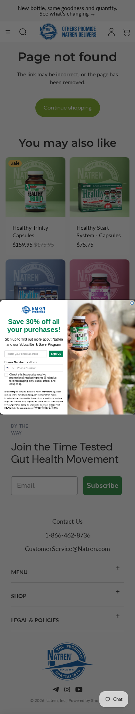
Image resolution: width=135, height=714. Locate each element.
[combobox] (10, 368)
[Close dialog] (132, 303)
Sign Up (56, 354)
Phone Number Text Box (20, 361)
